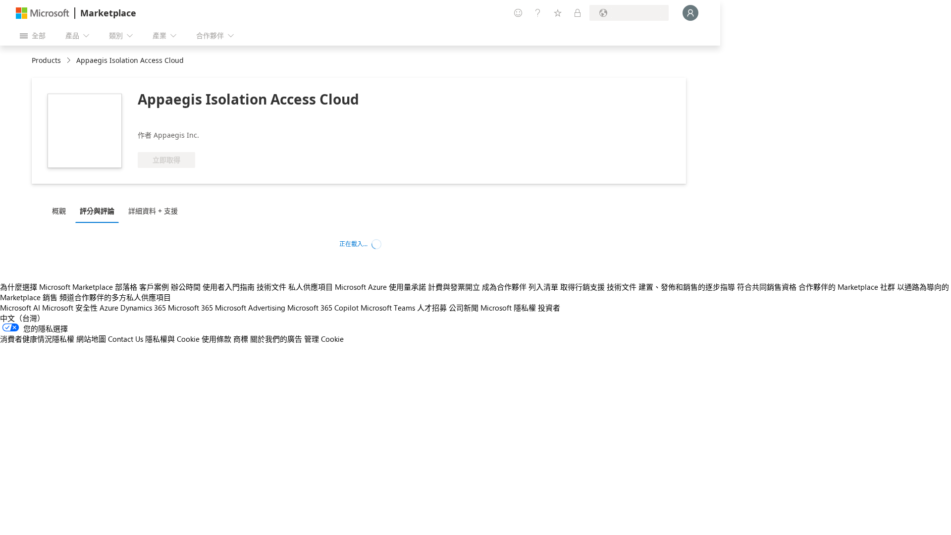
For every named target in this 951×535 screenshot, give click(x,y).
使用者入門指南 (229, 287)
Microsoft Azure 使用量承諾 (380, 287)
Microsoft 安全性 (70, 308)
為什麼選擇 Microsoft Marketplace (56, 287)
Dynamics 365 (143, 308)
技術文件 (271, 287)
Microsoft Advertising (250, 308)
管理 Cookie (324, 339)
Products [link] (46, 60)
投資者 (549, 308)
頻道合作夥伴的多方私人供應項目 (115, 297)
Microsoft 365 (190, 308)
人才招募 (432, 308)
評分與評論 (97, 210)
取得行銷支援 (582, 287)
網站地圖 (91, 339)
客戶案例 (154, 287)
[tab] (61, 210)
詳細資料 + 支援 (153, 210)
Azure (109, 308)
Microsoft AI (20, 308)
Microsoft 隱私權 (508, 308)
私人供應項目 (310, 287)
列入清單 (543, 287)
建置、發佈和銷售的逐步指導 (686, 287)
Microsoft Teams (388, 308)
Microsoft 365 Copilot (323, 308)
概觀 (59, 210)
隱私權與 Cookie (172, 339)
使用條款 (216, 339)
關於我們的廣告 (276, 339)
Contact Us (125, 339)
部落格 (126, 287)
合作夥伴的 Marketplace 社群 (846, 287)
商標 (240, 339)
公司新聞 (463, 308)
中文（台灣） (22, 318)
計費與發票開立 (454, 287)
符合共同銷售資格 (766, 287)
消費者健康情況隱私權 (37, 339)
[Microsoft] (42, 13)
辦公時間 (186, 287)
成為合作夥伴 (504, 287)
